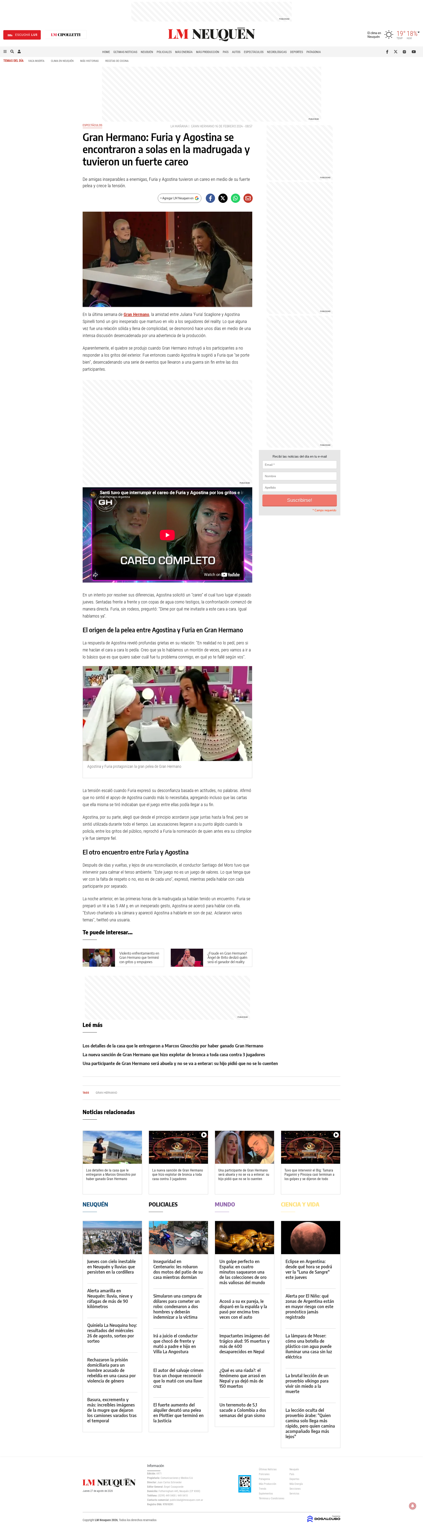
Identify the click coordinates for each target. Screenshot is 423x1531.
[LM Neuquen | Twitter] (396, 52)
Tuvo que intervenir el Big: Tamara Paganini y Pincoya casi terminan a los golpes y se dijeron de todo (309, 1174)
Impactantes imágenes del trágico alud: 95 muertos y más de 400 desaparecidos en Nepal (244, 1343)
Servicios (294, 1493)
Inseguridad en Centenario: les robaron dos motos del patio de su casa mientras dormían (178, 1269)
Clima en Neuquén (62, 60)
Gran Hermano (202, 126)
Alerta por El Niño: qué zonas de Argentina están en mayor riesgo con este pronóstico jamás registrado (310, 1306)
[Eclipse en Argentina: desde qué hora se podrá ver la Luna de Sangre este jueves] (310, 1237)
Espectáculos (253, 51)
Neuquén (147, 51)
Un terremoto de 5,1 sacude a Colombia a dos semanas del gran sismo (242, 1410)
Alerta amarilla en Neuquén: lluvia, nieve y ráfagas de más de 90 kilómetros (109, 1298)
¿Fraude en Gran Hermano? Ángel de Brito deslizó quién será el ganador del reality (227, 957)
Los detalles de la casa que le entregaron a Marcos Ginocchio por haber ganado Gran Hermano (173, 1045)
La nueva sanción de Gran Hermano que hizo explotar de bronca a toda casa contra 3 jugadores (174, 1054)
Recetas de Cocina (116, 60)
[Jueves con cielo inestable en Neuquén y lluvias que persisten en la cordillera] (112, 1237)
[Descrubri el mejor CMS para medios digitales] (323, 1522)
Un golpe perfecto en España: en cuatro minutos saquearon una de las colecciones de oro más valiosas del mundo (243, 1271)
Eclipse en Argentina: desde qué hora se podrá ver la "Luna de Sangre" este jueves (309, 1269)
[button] (5, 52)
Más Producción (207, 51)
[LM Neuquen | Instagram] (405, 52)
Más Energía (184, 51)
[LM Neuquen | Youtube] (414, 52)
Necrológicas (277, 51)
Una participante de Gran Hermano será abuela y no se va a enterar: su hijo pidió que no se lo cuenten (180, 1063)
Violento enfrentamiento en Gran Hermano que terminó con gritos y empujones (139, 957)
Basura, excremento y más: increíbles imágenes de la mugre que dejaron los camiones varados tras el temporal (112, 1410)
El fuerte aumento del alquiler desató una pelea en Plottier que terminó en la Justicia (178, 1412)
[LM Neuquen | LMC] (66, 35)
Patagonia (313, 51)
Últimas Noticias (125, 51)
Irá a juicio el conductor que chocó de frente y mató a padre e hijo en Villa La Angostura (175, 1343)
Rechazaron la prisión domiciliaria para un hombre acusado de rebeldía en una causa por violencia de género (111, 1370)
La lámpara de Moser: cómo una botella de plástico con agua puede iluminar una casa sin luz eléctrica (309, 1346)
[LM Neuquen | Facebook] (388, 52)
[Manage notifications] (412, 1505)
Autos (236, 51)
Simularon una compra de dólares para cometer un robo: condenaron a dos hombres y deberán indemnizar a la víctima (177, 1306)
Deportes (296, 51)
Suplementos (266, 1493)
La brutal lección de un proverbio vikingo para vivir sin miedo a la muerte (307, 1383)
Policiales (164, 51)
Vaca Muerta (36, 60)
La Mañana (179, 126)
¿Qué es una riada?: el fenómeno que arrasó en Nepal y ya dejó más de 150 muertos (242, 1378)
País (225, 51)
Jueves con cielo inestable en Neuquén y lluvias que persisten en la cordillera (111, 1266)
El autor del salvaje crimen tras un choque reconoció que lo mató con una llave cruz (178, 1378)
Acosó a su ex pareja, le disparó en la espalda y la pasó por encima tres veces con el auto (243, 1309)
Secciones (295, 1488)
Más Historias (89, 60)
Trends (262, 1488)
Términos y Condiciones (271, 1498)
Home (106, 51)
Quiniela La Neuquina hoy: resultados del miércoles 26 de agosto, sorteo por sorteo (112, 1333)
